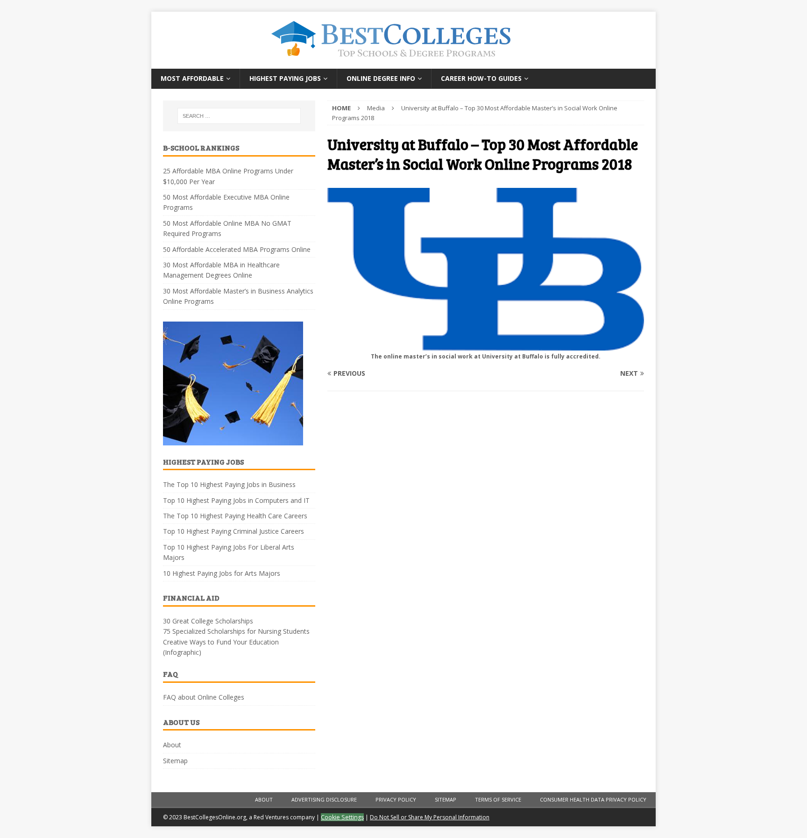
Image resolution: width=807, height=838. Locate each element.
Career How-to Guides (481, 78)
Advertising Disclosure (324, 799)
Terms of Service (498, 799)
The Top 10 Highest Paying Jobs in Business (229, 484)
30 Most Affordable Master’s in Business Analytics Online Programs (238, 296)
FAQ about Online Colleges (203, 697)
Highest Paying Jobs (285, 78)
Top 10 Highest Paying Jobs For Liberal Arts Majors (228, 552)
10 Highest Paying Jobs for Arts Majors (221, 573)
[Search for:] (239, 116)
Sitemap (175, 760)
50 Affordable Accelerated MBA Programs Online (237, 249)
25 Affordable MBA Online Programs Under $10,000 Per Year (228, 176)
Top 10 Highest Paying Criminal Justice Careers (233, 531)
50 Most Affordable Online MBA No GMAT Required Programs (227, 228)
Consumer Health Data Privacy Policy (593, 799)
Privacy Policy (395, 799)
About (172, 744)
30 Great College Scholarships (208, 620)
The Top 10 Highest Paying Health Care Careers (235, 515)
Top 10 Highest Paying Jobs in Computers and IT (236, 500)
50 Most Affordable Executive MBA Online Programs (226, 202)
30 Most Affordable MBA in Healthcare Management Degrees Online (221, 269)
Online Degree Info (381, 78)
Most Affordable (192, 78)
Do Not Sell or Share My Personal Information (429, 817)
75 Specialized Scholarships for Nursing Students (236, 631)
